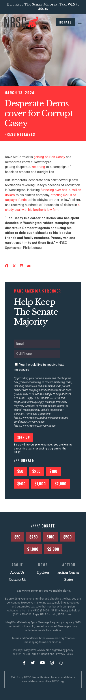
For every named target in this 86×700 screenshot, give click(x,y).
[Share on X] (14, 266)
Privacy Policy (64, 654)
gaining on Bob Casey (49, 157)
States (68, 579)
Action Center (69, 572)
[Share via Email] (28, 266)
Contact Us (17, 579)
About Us (17, 572)
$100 (53, 471)
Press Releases (19, 134)
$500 (21, 483)
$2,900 (60, 483)
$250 (36, 471)
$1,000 (40, 483)
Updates (43, 572)
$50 (20, 471)
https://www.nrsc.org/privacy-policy (35, 425)
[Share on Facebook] (6, 266)
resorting (38, 167)
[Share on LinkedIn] (21, 266)
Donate (65, 22)
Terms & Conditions (42, 654)
